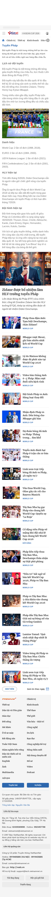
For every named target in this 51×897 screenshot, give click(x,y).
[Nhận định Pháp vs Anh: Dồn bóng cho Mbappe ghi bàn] (11, 417)
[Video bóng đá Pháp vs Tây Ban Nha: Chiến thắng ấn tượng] (11, 658)
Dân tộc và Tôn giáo (12, 710)
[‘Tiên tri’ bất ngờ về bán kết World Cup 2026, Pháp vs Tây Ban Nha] (11, 578)
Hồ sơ (30, 761)
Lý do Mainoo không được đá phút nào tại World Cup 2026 (34, 359)
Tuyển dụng (25, 884)
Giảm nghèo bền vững (13, 750)
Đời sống (27, 543)
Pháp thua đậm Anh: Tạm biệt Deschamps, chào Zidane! (35, 321)
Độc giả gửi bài (37, 878)
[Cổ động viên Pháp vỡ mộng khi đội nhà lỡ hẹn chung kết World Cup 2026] (11, 534)
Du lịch (30, 733)
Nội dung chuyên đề (37, 755)
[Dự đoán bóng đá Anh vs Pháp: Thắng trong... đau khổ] (11, 436)
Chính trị (11, 40)
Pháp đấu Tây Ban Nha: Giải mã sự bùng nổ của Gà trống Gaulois (36, 618)
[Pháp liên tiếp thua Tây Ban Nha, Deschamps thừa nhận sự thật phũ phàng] (11, 556)
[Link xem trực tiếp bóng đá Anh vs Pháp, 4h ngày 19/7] (11, 474)
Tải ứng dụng (13, 878)
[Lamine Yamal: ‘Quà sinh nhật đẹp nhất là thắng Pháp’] (11, 639)
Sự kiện (38, 785)
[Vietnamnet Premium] (9, 700)
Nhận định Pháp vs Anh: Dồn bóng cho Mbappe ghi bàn (33, 415)
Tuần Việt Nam (9, 744)
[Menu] (4, 33)
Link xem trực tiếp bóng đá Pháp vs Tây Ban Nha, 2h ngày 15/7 (35, 675)
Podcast (31, 772)
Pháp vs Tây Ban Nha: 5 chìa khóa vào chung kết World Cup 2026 (35, 599)
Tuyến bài (13, 785)
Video (30, 766)
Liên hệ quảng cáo (12, 846)
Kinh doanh (33, 40)
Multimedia (8, 772)
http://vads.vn (17, 867)
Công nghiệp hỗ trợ (36, 744)
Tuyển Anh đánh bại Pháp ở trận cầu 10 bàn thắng (35, 453)
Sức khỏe (6, 727)
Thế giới (31, 716)
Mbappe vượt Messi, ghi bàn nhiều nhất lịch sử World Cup (34, 340)
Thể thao (31, 710)
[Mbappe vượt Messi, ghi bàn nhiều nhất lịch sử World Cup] (11, 342)
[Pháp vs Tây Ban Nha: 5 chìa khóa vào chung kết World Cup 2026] (11, 601)
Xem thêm (9, 689)
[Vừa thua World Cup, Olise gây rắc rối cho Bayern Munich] (11, 493)
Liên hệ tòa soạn (11, 811)
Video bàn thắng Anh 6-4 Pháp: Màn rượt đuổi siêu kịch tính (35, 378)
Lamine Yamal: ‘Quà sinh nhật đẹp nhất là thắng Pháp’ (35, 637)
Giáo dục (6, 716)
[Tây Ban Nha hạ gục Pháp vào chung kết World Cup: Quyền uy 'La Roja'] (11, 512)
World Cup (28, 329)
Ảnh (4, 766)
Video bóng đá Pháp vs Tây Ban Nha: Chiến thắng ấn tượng (35, 656)
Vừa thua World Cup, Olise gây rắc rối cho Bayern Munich (34, 491)
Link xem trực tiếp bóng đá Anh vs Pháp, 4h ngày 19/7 (35, 472)
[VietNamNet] (3, 40)
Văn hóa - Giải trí (35, 721)
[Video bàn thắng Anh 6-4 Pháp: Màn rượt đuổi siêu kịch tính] (11, 380)
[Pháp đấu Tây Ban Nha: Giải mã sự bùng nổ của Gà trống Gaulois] (11, 620)
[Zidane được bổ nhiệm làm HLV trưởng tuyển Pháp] (25, 269)
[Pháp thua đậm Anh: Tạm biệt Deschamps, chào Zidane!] (11, 323)
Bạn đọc (31, 738)
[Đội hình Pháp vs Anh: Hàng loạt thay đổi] (11, 399)
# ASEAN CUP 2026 (31, 33)
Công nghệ (32, 727)
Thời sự (21, 40)
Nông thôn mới (34, 750)
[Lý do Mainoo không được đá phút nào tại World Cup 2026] (11, 361)
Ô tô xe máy (7, 733)
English (6, 761)
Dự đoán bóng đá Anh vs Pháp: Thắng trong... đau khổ (35, 434)
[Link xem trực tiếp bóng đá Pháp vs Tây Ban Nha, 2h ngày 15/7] (11, 677)
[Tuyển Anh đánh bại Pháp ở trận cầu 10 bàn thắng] (11, 455)
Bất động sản (8, 738)
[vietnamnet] (13, 35)
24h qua (6, 778)
